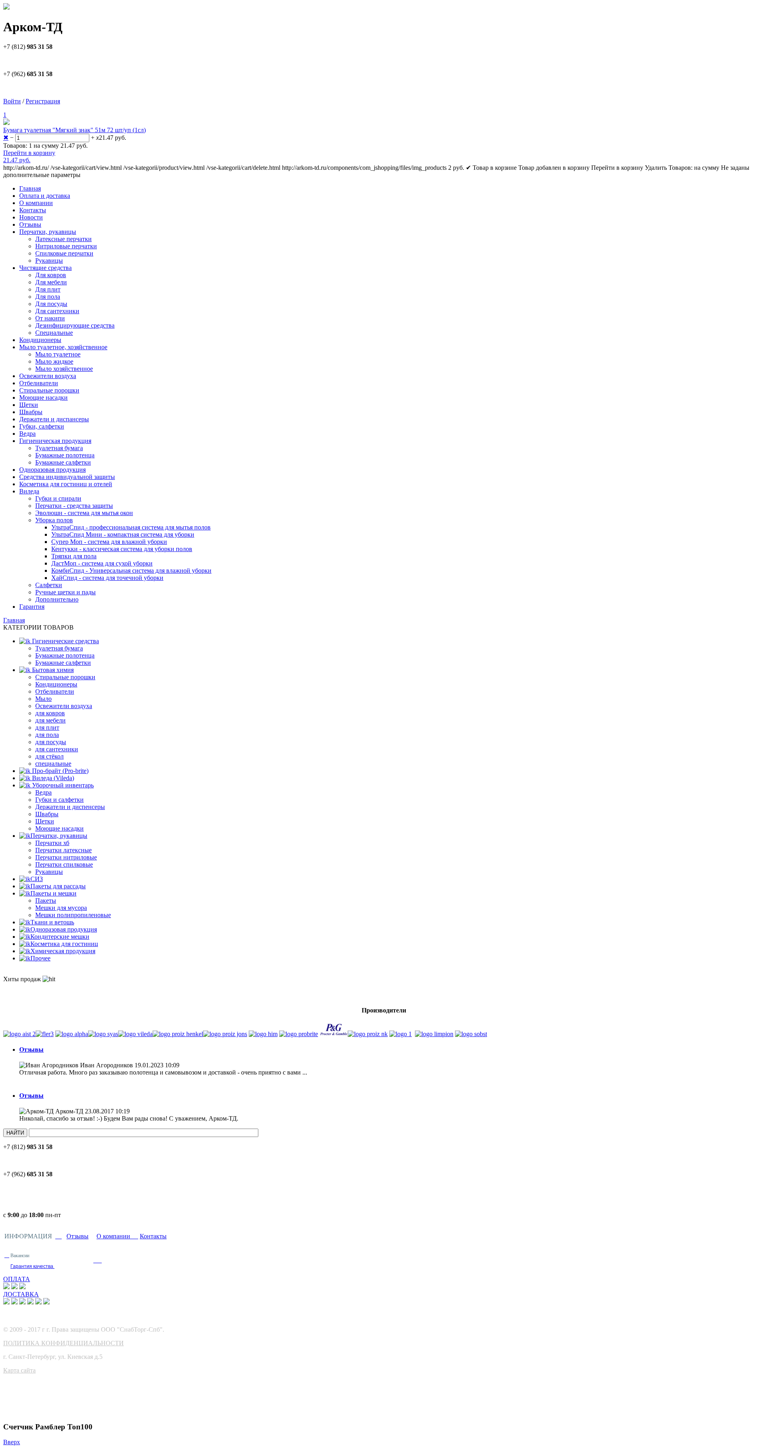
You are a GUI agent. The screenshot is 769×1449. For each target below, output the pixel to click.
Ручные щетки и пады (65, 592)
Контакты (32, 210)
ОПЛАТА (16, 1279)
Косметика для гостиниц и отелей (65, 484)
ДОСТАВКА (21, 1294)
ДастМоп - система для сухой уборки (102, 563)
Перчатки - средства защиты (74, 505)
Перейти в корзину (29, 152)
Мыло (43, 698)
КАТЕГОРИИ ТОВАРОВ (38, 627)
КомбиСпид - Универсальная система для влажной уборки (131, 570)
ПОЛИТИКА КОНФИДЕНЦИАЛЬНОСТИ (63, 1343)
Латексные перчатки (63, 238)
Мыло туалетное (58, 354)
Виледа (29, 491)
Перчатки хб (52, 842)
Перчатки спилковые (64, 864)
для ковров (50, 713)
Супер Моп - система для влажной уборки (109, 541)
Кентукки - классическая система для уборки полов (121, 548)
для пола (47, 734)
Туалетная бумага (59, 448)
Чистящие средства (45, 267)
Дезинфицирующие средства (75, 325)
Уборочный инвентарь (62, 785)
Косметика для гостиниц (64, 943)
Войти (12, 101)
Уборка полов (54, 520)
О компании (36, 202)
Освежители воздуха (47, 375)
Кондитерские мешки (59, 936)
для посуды (50, 742)
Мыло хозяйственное (64, 368)
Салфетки (48, 585)
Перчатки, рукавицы (47, 231)
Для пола (47, 296)
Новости (31, 217)
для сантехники (56, 749)
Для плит (47, 289)
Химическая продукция (62, 951)
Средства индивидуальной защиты (67, 476)
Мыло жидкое (54, 361)
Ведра (27, 433)
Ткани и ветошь (52, 922)
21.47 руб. (16, 160)
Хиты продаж (22, 979)
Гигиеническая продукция (55, 440)
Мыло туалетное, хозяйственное (63, 347)
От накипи (50, 318)
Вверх (11, 1442)
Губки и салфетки (59, 799)
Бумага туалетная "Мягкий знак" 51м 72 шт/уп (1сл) (74, 130)
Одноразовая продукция (52, 469)
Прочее (40, 958)
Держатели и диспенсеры (70, 806)
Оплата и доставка (44, 195)
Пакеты (45, 900)
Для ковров (50, 275)
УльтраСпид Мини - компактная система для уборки (122, 534)
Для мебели (51, 282)
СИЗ (36, 878)
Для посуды (51, 303)
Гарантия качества (32, 1266)
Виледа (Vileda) (52, 778)
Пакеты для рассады (58, 886)
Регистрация (43, 101)
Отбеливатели (38, 383)
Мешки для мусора (61, 907)
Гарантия (31, 606)
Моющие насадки (43, 397)
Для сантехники (57, 311)
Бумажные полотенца (65, 455)
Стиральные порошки (49, 390)
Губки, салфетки (41, 426)
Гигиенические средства (64, 641)
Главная (30, 188)
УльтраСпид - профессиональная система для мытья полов (131, 527)
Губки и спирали (58, 498)
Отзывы (30, 224)
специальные (53, 763)
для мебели (50, 720)
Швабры (30, 412)
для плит (47, 727)
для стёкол (49, 756)
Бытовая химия (52, 669)
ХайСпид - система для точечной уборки (107, 577)
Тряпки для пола (74, 556)
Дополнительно (57, 599)
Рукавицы (49, 260)
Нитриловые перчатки (66, 246)
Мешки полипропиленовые (73, 915)
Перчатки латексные (63, 850)
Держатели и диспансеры (54, 419)
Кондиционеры (40, 339)
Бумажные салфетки (63, 462)
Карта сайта (19, 1370)
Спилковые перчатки (64, 253)
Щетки (28, 404)
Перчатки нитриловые (66, 857)
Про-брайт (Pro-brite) (59, 770)
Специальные (54, 332)
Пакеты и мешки (53, 893)
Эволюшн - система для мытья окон (84, 512)
